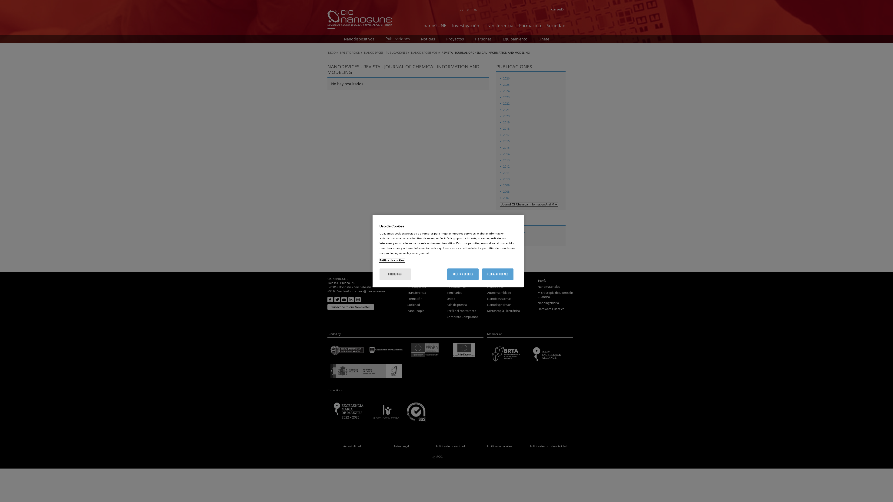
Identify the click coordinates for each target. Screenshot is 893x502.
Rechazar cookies (497, 274)
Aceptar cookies (463, 274)
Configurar (395, 274)
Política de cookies (392, 260)
